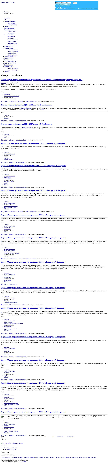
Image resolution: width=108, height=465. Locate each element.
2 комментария (13, 211)
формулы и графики (9, 250)
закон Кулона (7, 280)
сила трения (7, 429)
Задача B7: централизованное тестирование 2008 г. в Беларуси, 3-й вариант (33, 262)
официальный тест (9, 97)
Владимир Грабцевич (26, 108)
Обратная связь (92, 457)
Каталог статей (60, 457)
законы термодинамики (10, 328)
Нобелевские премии (10, 63)
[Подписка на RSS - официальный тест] (12, 443)
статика (6, 375)
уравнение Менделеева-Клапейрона (13, 323)
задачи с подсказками (9, 98)
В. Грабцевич (22, 461)
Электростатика (12, 24)
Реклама (84, 457)
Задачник (6, 26)
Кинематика (11, 23)
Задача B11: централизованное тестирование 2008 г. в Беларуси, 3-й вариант (33, 166)
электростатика (8, 94)
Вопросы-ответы (9, 58)
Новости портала (40, 457)
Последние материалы (10, 449)
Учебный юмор (8, 65)
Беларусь (6, 115)
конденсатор (7, 177)
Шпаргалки (7, 19)
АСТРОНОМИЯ (8, 66)
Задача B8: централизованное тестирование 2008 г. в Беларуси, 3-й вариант (33, 238)
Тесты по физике (9, 48)
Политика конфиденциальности (26, 457)
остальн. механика (13, 39)
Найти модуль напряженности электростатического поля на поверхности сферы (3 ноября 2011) (42, 80)
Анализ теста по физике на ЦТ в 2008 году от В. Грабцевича (26, 105)
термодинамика (12, 43)
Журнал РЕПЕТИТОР (10, 61)
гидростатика (7, 351)
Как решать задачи (9, 28)
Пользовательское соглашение (9, 457)
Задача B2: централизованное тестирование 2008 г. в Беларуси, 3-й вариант (33, 383)
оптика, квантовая (13, 44)
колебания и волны (9, 181)
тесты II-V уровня (13, 51)
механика (6, 349)
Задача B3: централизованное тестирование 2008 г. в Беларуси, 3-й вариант (33, 360)
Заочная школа (8, 60)
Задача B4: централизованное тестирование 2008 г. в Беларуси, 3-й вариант (33, 337)
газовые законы (8, 322)
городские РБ (11, 31)
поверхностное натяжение (11, 302)
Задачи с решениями (9, 21)
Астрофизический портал (8, 2)
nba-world (3, 83)
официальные (12, 53)
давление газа (7, 329)
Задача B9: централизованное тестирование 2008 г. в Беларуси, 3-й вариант (33, 215)
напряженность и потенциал (11, 96)
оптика (6, 156)
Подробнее (4, 101)
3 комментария (13, 101)
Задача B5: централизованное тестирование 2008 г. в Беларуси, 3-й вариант (33, 308)
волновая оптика (8, 159)
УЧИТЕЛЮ (7, 71)
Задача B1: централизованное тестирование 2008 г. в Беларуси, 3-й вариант (33, 412)
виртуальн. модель (13, 70)
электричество (12, 41)
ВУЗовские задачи (9, 46)
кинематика (11, 36)
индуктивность (8, 178)
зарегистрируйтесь (31, 101)
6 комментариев (13, 258)
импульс (6, 400)
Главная (6, 11)
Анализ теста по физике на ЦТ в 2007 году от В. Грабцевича (26, 124)
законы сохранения (9, 276)
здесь (42, 109)
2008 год (6, 118)
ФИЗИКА (7, 18)
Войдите (20, 101)
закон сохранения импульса (11, 404)
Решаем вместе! (8, 34)
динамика (11, 38)
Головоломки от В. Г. (10, 56)
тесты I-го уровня (13, 49)
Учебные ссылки (50, 457)
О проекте (68, 457)
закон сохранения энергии (11, 403)
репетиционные (12, 55)
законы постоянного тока (10, 206)
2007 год (6, 137)
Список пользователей (10, 447)
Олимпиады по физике (10, 29)
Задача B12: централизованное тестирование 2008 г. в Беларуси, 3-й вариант (33, 143)
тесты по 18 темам (13, 68)
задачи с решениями (9, 154)
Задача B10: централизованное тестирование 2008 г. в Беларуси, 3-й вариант (33, 190)
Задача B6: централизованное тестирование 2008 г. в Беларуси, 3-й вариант (33, 288)
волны (5, 183)
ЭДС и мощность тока (10, 207)
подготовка (11, 33)
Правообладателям (76, 457)
